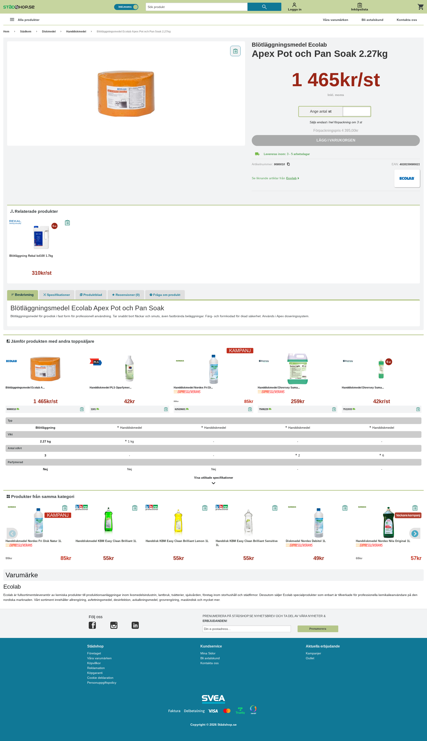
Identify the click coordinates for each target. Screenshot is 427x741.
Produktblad (92, 295)
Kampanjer (313, 653)
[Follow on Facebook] (92, 627)
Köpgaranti (95, 673)
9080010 (279, 164)
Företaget (94, 653)
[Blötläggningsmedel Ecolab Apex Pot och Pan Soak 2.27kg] (126, 93)
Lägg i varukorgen (335, 140)
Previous (12, 533)
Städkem (25, 31)
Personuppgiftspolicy (101, 682)
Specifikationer (58, 295)
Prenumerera (317, 628)
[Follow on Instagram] (113, 627)
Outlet (310, 658)
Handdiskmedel (76, 31)
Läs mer (41, 246)
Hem (6, 31)
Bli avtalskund (210, 658)
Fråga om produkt (166, 295)
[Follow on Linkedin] (135, 627)
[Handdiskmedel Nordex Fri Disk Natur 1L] (213, 368)
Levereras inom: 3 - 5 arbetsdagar (287, 154)
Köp (108, 380)
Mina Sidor (208, 653)
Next (414, 533)
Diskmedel (49, 31)
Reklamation (96, 668)
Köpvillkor (94, 663)
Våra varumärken (99, 658)
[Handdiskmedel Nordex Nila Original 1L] (388, 522)
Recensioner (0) (127, 295)
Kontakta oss (209, 663)
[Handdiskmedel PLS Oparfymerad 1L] (129, 368)
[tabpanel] (126, 93)
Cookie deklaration (100, 677)
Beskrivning (24, 295)
